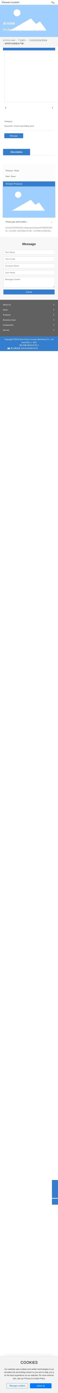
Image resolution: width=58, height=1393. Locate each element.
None (16, 171)
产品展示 (22, 40)
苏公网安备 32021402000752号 (24, 348)
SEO (35, 342)
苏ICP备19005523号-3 (29, 345)
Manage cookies (17, 1386)
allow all (41, 1386)
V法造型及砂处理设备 (38, 40)
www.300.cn (26, 342)
